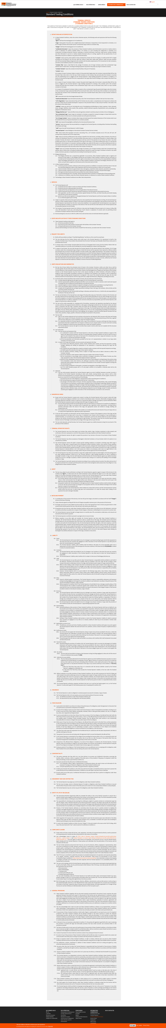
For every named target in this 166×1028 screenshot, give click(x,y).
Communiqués (93, 1023)
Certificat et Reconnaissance (81, 1016)
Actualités (78, 1013)
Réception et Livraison (65, 1016)
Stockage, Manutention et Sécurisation (66, 1014)
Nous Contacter (131, 4)
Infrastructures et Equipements (67, 1018)
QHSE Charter (93, 1021)
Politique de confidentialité (51, 1018)
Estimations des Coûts (95, 1013)
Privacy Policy (146, 1025)
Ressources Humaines (50, 1015)
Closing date (93, 1019)
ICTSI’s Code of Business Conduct (86, 836)
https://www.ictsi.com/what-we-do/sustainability (84, 858)
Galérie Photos (79, 1018)
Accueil (47, 12)
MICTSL (47, 1012)
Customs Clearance (94, 1015)
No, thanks (139, 1025)
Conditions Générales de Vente (96, 1016)
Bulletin (77, 1015)
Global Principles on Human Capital (83, 838)
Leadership (48, 1013)
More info (50, 1026)
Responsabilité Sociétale (81, 1012)
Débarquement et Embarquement (68, 1012)
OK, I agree (132, 1025)
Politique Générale (49, 1016)
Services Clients (93, 1018)
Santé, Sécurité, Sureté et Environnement (66, 1020)
